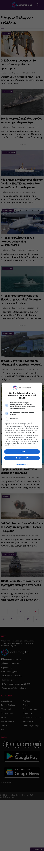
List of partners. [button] (30, 432)
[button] (22, 419)
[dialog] (22, 425)
